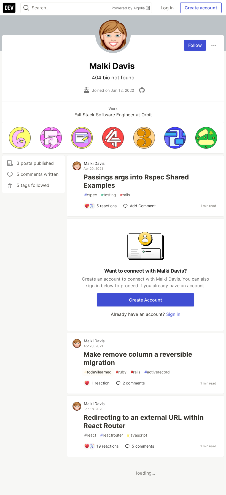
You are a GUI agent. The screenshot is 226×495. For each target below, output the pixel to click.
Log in (167, 7)
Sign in (173, 314)
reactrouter (111, 435)
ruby (121, 372)
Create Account (145, 300)
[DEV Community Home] (9, 7)
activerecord (157, 372)
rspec (90, 194)
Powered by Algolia (129, 8)
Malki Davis (94, 163)
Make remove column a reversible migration (138, 358)
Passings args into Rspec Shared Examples (136, 181)
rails (125, 194)
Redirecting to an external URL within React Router (144, 421)
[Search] (26, 8)
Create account (201, 7)
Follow (195, 45)
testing (108, 194)
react (90, 435)
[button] (20, 138)
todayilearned (98, 372)
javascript (137, 435)
